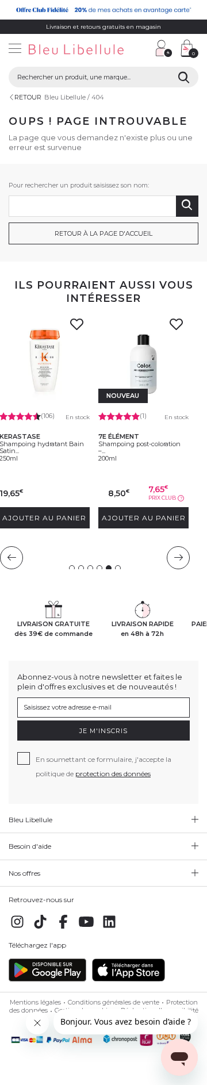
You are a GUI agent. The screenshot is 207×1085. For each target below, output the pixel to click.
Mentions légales (35, 1002)
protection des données (113, 773)
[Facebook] (63, 928)
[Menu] (15, 49)
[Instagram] (17, 928)
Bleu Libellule (65, 97)
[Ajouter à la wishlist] (77, 328)
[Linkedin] (109, 928)
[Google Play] (47, 979)
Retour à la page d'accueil (103, 233)
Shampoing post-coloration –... (139, 447)
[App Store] (128, 979)
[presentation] (11, 557)
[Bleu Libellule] (73, 50)
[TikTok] (40, 928)
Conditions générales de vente (113, 1002)
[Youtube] (86, 928)
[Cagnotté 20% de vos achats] (103, 10)
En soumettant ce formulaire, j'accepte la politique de (103, 766)
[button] (140, 49)
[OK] (187, 206)
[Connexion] (163, 48)
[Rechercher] (184, 77)
